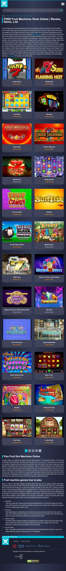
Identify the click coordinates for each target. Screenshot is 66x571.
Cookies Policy (25, 541)
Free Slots (11, 56)
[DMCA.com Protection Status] (33, 561)
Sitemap (16, 541)
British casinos (37, 34)
